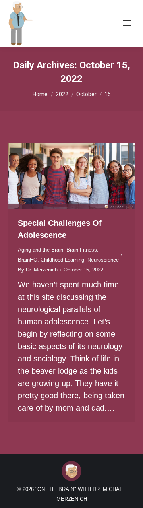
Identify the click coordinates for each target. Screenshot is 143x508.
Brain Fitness (81, 250)
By (38, 270)
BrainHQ (27, 260)
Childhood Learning (62, 260)
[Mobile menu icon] (127, 23)
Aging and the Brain (40, 250)
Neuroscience (103, 260)
